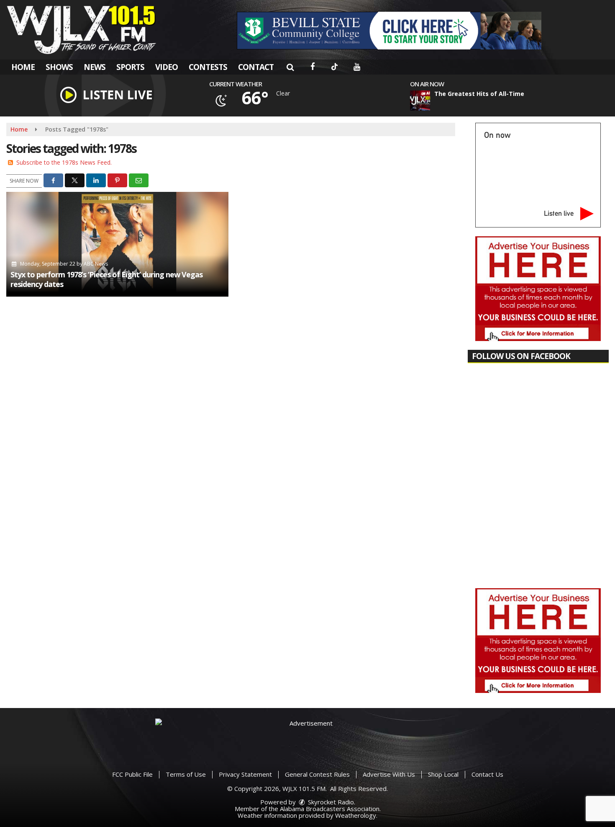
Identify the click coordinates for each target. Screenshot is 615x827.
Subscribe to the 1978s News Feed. (64, 162)
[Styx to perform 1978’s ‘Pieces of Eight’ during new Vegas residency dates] (117, 244)
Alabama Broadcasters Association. (330, 808)
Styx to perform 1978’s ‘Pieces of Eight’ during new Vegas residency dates (106, 279)
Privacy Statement (245, 774)
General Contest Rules (317, 774)
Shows (59, 67)
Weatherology (355, 815)
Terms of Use (186, 774)
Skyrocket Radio (330, 802)
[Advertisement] (389, 30)
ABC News (96, 263)
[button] (290, 67)
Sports (130, 67)
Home (23, 67)
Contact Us (487, 774)
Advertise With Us (389, 774)
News (94, 67)
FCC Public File (132, 774)
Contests (208, 67)
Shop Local (443, 774)
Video (166, 67)
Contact (256, 67)
